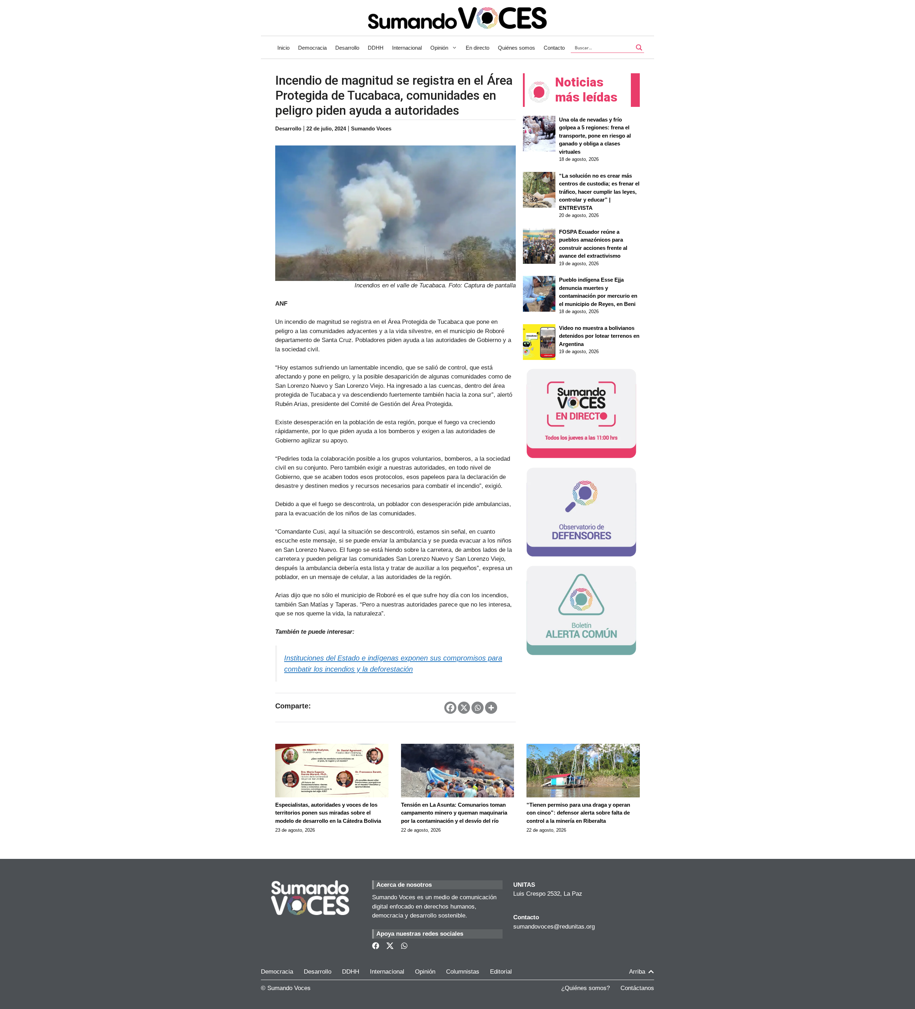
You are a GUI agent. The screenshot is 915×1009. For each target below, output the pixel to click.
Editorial (501, 971)
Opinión (439, 48)
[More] (491, 708)
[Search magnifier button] (639, 48)
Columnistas (462, 971)
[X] (464, 708)
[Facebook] (450, 708)
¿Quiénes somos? (585, 988)
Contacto (554, 48)
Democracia (312, 48)
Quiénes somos (516, 48)
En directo (477, 48)
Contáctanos (637, 988)
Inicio (283, 48)
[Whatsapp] (477, 708)
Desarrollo (347, 48)
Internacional (407, 48)
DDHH (376, 48)
